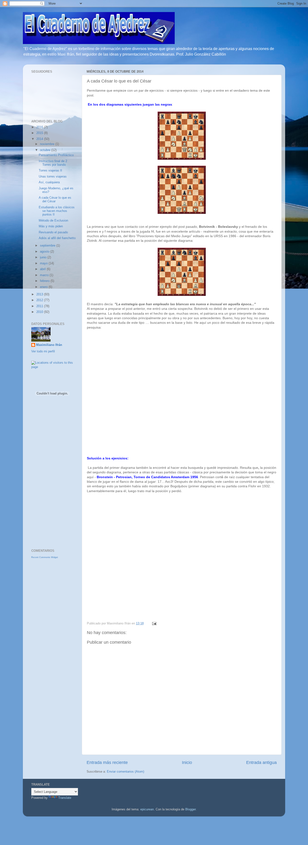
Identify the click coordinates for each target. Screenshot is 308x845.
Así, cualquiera (49, 182)
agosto (45, 251)
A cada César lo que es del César (55, 199)
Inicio (187, 762)
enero (44, 287)
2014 (40, 139)
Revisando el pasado (53, 232)
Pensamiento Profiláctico (56, 155)
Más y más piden (51, 226)
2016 (40, 127)
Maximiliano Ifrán (49, 345)
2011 (40, 306)
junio (43, 257)
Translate (64, 798)
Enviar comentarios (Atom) (125, 771)
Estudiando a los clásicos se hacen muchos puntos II (57, 211)
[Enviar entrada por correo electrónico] (153, 623)
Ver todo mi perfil (43, 351)
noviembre (47, 144)
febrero (45, 281)
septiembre (48, 245)
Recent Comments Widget (44, 557)
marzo (45, 275)
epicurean (147, 809)
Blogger (190, 809)
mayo (44, 263)
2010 (40, 312)
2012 (40, 300)
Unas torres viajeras (53, 176)
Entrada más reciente (107, 762)
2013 (40, 294)
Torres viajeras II (50, 170)
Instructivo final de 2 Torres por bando (53, 162)
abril (43, 269)
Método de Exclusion (53, 220)
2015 (40, 133)
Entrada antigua (261, 762)
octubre (45, 150)
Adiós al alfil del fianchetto (57, 238)
